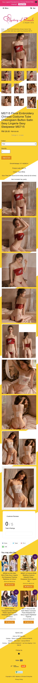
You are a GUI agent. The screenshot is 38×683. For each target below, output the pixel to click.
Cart (34, 8)
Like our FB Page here (19, 636)
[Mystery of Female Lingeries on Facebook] (19, 654)
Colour (3, 141)
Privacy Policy (19, 679)
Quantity (4, 148)
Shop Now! (22, 4)
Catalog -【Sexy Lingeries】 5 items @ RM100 (19, 638)
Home (2, 29)
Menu (6, 8)
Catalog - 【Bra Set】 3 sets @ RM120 (19, 641)
